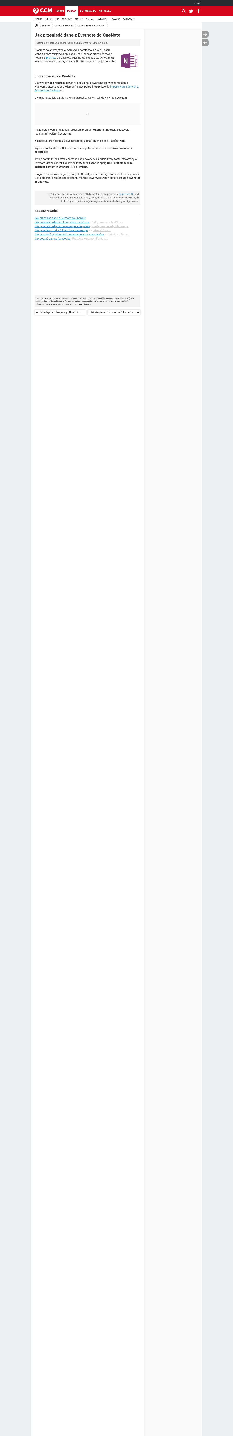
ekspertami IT (126, 194)
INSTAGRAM (102, 19)
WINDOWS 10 (128, 19)
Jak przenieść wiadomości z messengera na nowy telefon (69, 234)
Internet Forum (101, 230)
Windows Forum (118, 234)
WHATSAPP (67, 19)
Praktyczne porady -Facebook (90, 238)
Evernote (51, 57)
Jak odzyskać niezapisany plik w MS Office (59, 313)
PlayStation (37, 19)
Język (197, 3)
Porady (72, 11)
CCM (117, 298)
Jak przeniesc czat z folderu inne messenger (61, 230)
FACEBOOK (115, 19)
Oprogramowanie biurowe (91, 25)
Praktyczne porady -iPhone (107, 222)
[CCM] (42, 11)
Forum (60, 11)
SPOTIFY (79, 19)
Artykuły (105, 11)
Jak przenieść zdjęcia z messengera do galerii (62, 226)
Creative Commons (65, 301)
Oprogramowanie (63, 25)
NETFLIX (90, 19)
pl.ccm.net (124, 298)
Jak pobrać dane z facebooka (52, 238)
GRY (57, 19)
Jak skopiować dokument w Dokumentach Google (112, 313)
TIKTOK (48, 19)
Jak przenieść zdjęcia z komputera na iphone (62, 222)
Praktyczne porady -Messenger (110, 226)
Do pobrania (88, 11)
